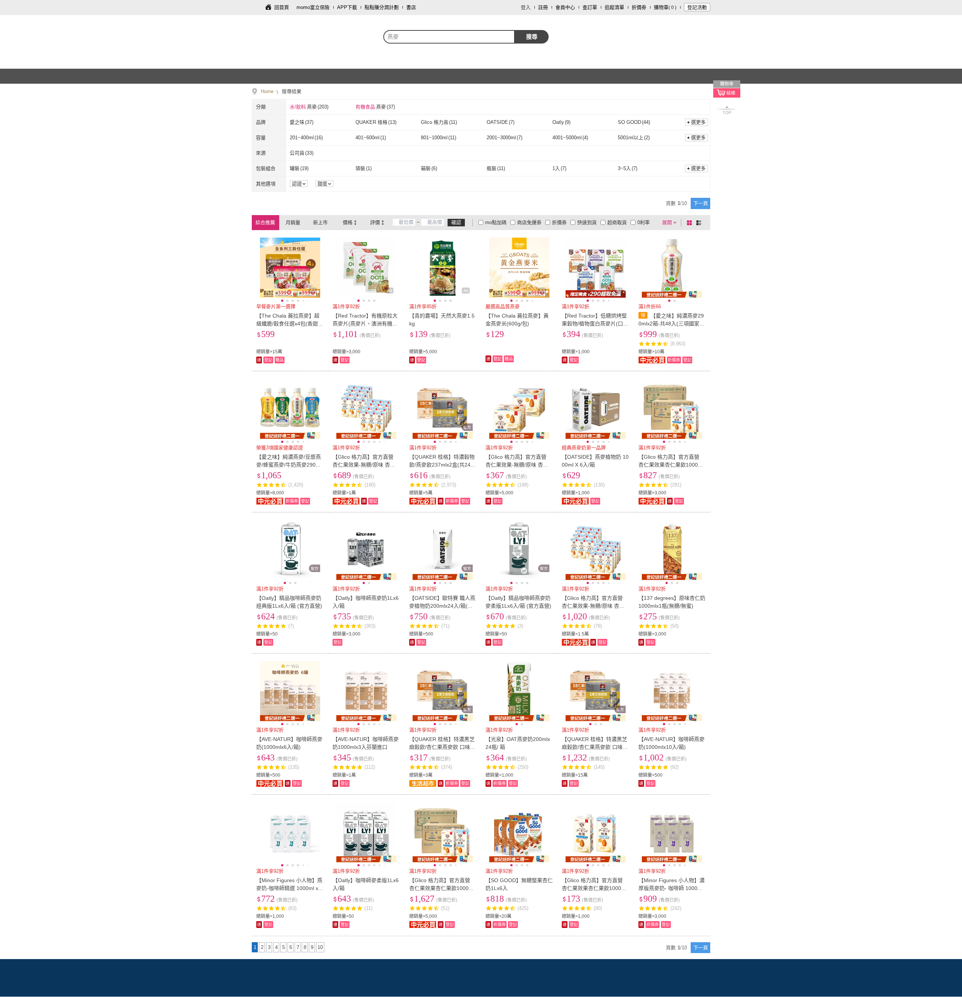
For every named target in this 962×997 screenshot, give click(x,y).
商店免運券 (529, 222)
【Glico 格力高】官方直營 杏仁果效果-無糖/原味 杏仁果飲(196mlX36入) (593, 606)
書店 (411, 7)
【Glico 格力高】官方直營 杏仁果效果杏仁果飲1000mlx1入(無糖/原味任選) (594, 888)
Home (267, 91)
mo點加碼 (496, 222)
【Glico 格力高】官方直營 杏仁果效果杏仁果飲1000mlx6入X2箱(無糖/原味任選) (441, 888)
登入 (526, 7)
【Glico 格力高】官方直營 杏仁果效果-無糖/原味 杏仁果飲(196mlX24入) (364, 465)
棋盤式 (690, 222)
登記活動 (697, 7)
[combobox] (449, 37)
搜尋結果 (290, 91)
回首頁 (281, 7)
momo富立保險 (313, 7)
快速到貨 (587, 222)
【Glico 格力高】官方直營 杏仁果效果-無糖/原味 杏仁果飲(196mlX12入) (517, 465)
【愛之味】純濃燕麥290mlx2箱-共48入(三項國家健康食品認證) (671, 323)
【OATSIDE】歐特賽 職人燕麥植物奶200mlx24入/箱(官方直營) (442, 606)
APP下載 (347, 7)
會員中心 (565, 7)
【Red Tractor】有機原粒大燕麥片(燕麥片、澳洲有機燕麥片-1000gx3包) (365, 323)
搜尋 (531, 36)
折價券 (639, 7)
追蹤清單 (614, 7)
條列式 (700, 222)
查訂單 (589, 7)
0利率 (643, 222)
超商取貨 (617, 222)
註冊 (543, 7)
